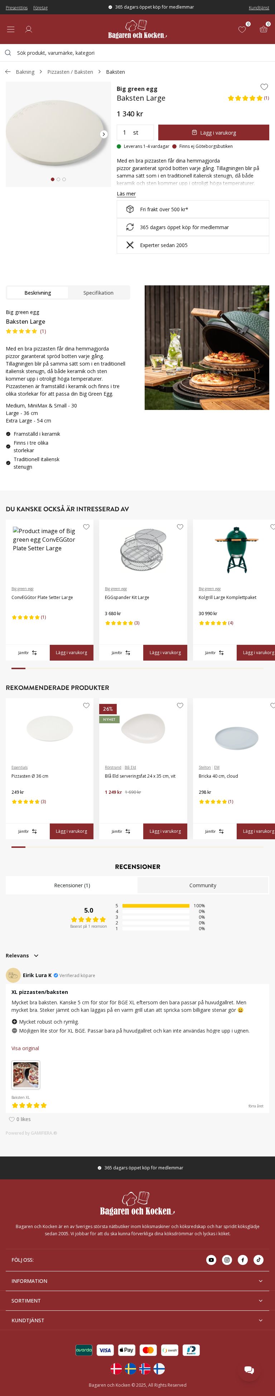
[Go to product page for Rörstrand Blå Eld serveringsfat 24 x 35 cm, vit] (143, 728)
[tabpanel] (68, 392)
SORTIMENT (26, 1300)
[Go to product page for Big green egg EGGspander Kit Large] (143, 550)
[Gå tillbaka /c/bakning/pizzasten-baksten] (8, 71)
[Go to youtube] (211, 1260)
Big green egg (137, 89)
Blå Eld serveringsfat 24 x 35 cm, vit (140, 776)
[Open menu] (11, 29)
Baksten (115, 71)
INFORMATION (29, 1280)
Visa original (25, 1048)
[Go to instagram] (227, 1260)
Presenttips (17, 8)
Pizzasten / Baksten (70, 71)
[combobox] (137, 52)
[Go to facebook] (243, 1260)
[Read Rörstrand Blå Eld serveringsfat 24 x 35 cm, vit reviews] (113, 804)
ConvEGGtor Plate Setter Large (42, 597)
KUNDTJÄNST (27, 1320)
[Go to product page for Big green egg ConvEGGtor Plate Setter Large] (49, 550)
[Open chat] (249, 1370)
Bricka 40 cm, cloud (218, 776)
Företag (40, 8)
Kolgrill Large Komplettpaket (227, 597)
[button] (248, 100)
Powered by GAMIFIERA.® (31, 1133)
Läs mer (126, 193)
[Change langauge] (116, 1369)
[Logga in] (28, 29)
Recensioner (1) (72, 885)
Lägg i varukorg (218, 132)
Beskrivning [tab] (37, 292)
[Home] (137, 29)
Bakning (25, 71)
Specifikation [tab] (98, 292)
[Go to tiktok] (259, 1260)
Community (202, 885)
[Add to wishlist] (264, 87)
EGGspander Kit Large (127, 597)
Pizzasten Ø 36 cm (29, 776)
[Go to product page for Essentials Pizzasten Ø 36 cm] (49, 728)
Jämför (23, 652)
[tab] (52, 179)
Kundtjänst (259, 8)
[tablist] (68, 292)
